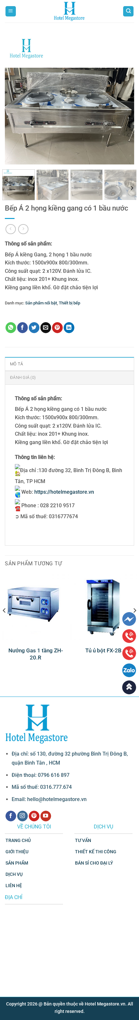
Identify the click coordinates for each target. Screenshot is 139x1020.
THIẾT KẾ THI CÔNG (95, 852)
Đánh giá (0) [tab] (23, 377)
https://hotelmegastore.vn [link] (64, 492)
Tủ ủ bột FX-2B (103, 650)
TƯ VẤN (83, 840)
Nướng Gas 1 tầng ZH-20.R (35, 654)
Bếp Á (19, 313)
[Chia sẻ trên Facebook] (22, 327)
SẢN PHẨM (16, 863)
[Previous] (15, 100)
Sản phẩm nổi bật (41, 303)
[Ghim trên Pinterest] (57, 327)
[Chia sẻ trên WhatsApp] (10, 327)
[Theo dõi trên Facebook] (10, 816)
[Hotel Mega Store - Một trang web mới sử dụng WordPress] (69, 11)
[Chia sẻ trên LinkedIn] (69, 327)
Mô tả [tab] (16, 363)
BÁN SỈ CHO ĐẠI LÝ (94, 863)
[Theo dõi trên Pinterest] (34, 816)
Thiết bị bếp (69, 303)
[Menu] (10, 11)
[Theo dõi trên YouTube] (45, 816)
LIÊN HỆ (13, 885)
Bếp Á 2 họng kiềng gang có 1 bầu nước (63, 313)
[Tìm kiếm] (128, 11)
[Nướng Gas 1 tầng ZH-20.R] (35, 607)
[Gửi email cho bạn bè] (45, 327)
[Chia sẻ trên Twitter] (34, 327)
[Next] (123, 100)
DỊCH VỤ (14, 874)
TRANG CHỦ (18, 840)
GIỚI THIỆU (16, 852)
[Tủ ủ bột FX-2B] (103, 607)
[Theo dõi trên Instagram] (22, 816)
